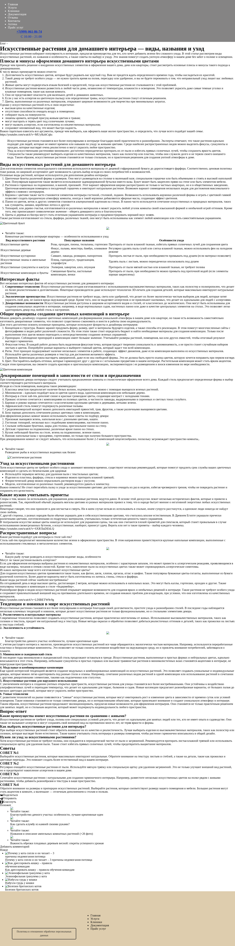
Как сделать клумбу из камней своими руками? (40, 824)
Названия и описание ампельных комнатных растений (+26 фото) (51, 833)
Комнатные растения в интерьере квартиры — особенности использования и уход (57, 236)
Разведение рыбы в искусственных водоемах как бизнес (40, 452)
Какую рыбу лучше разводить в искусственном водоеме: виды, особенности (53, 556)
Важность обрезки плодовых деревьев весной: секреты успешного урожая (57, 843)
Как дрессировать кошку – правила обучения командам (39, 869)
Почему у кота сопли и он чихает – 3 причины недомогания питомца (48, 859)
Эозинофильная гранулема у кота (26, 876)
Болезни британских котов (22, 889)
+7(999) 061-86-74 (29, 31)
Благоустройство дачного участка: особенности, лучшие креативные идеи (51, 641)
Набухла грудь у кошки (19, 882)
